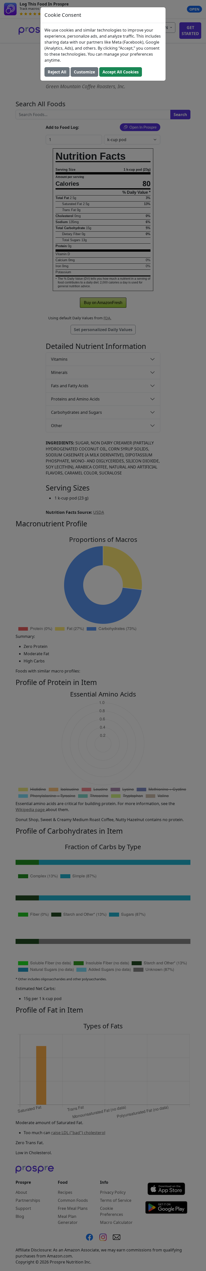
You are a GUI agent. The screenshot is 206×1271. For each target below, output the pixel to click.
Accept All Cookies (120, 72)
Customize (84, 72)
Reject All (57, 72)
